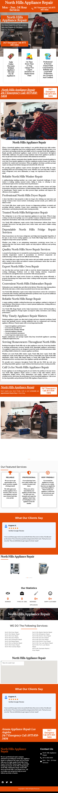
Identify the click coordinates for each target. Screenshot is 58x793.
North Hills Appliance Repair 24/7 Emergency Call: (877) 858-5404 (19, 93)
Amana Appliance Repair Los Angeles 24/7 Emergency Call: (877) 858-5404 (20, 734)
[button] (26, 577)
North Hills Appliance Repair (17, 387)
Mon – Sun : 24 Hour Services (14, 9)
